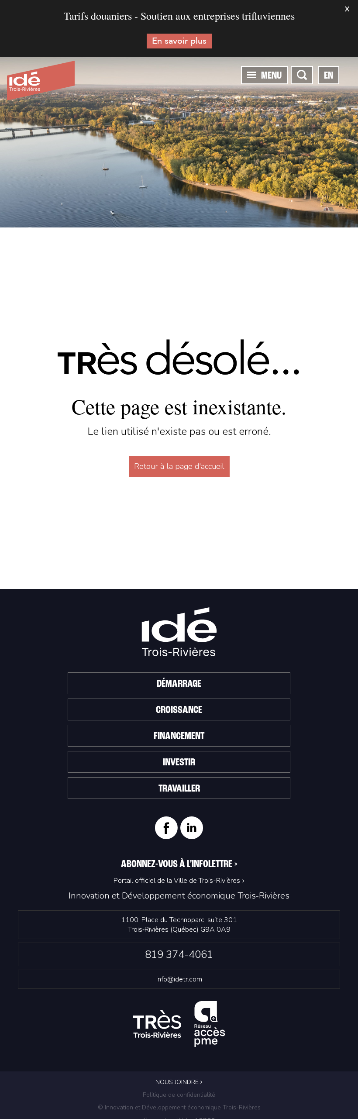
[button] (251, 74)
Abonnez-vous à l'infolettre (179, 864)
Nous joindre (177, 1082)
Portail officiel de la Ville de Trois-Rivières (177, 880)
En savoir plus (179, 40)
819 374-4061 (179, 954)
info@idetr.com (179, 979)
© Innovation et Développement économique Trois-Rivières (179, 1107)
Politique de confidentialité (179, 1095)
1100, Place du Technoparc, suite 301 (179, 924)
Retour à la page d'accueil (179, 466)
